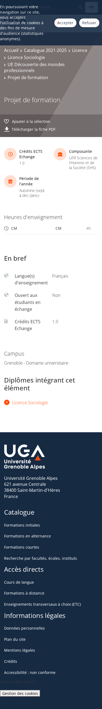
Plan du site (15, 639)
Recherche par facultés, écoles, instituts (40, 558)
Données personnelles (24, 628)
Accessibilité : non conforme (29, 672)
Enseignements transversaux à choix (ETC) (42, 604)
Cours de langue (19, 582)
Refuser (89, 22)
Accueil (11, 50)
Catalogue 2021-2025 (45, 50)
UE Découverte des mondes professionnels (34, 67)
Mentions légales (19, 650)
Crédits (10, 661)
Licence (79, 50)
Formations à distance (24, 593)
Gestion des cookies (20, 693)
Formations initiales (22, 525)
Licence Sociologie (26, 57)
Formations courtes (21, 547)
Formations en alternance (27, 536)
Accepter (65, 22)
